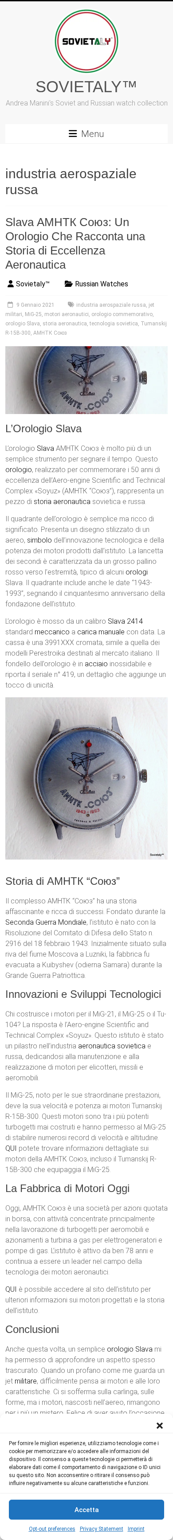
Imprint (136, 1529)
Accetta (87, 1510)
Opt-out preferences (52, 1529)
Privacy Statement (101, 1529)
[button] (159, 1424)
